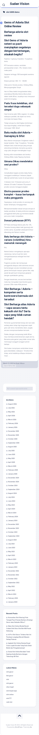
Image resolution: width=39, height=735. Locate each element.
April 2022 (11, 590)
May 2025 (11, 458)
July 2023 (11, 544)
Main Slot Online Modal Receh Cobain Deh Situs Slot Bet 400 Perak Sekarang (18, 628)
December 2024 (13, 478)
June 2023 (11, 547)
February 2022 (13, 598)
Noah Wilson (20, 363)
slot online (10, 694)
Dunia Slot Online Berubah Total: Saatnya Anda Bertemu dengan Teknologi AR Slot (18, 654)
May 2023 (11, 551)
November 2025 (13, 435)
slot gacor (9, 672)
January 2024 (12, 520)
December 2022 (13, 571)
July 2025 (11, 450)
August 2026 (12, 404)
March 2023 (12, 559)
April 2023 (11, 555)
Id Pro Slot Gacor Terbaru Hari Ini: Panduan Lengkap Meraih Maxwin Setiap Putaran (19, 637)
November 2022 (13, 575)
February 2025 (13, 470)
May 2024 (11, 505)
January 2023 (12, 567)
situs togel (10, 687)
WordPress (18, 727)
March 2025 (12, 466)
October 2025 (12, 439)
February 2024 (13, 516)
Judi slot (9, 702)
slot (7, 679)
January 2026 (12, 427)
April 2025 (11, 462)
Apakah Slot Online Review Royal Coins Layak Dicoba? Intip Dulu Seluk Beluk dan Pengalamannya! (19, 645)
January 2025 (12, 474)
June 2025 (11, 454)
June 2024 (11, 501)
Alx (31, 727)
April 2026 (11, 415)
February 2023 (13, 563)
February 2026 (13, 423)
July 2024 (11, 497)
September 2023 (13, 536)
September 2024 (13, 489)
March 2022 (12, 594)
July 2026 (11, 408)
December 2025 (13, 431)
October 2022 (12, 579)
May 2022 (11, 586)
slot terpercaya (11, 691)
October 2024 (12, 485)
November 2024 (13, 482)
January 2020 (12, 602)
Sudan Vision (19, 4)
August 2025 (12, 447)
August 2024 (12, 493)
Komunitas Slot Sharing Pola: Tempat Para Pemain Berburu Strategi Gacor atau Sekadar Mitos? (19, 620)
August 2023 (12, 540)
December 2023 (13, 524)
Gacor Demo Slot (9, 366)
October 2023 (12, 532)
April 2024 (11, 509)
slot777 (8, 698)
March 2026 (12, 419)
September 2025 (13, 443)
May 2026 (11, 412)
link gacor (9, 676)
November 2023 (13, 528)
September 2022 (13, 582)
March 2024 (12, 513)
